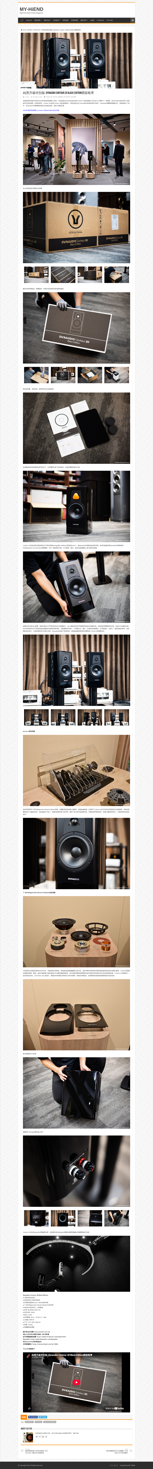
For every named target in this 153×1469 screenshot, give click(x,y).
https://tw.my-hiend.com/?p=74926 (45, 1344)
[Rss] (111, 1465)
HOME (22, 20)
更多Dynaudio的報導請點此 (32, 1341)
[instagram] (117, 1465)
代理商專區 (74, 20)
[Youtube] (115, 1465)
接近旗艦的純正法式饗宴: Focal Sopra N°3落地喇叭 (117, 1451)
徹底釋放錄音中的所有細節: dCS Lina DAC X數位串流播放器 (36, 1451)
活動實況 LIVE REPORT (64, 97)
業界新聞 (37, 20)
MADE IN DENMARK (49, 1422)
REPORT (55, 97)
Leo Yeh (27, 97)
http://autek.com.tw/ (42, 1332)
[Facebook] (113, 1465)
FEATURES (38, 1422)
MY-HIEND (131, 1465)
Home (24, 30)
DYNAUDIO (37, 30)
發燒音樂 (65, 20)
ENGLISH (29, 20)
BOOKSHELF (29, 1422)
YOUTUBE (109, 20)
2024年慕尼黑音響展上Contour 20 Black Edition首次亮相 (41, 110)
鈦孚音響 (73, 97)
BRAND (29, 30)
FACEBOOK (100, 20)
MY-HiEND (31, 9)
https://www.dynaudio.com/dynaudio (44, 1339)
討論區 (92, 20)
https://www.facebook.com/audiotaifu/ (51, 1337)
